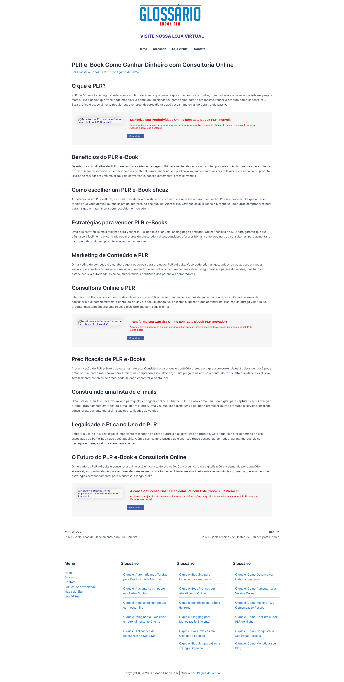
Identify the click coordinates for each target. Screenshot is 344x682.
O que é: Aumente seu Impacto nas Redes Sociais (144, 591)
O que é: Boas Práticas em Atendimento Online (197, 591)
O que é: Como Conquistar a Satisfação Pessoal (254, 633)
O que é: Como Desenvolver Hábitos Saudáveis (254, 577)
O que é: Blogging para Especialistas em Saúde (195, 577)
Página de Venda (208, 673)
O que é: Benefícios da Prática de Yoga (199, 605)
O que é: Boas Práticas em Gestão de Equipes (197, 633)
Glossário (70, 577)
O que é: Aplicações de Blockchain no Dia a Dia (139, 633)
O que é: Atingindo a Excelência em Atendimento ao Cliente (144, 619)
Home (68, 572)
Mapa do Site (73, 591)
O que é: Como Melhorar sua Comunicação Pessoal (254, 605)
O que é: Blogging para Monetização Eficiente (194, 619)
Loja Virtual (72, 596)
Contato (70, 582)
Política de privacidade (80, 587)
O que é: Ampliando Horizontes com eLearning (144, 605)
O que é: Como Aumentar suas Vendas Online (256, 591)
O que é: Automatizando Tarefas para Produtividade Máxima (145, 577)
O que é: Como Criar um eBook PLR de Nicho (256, 619)
